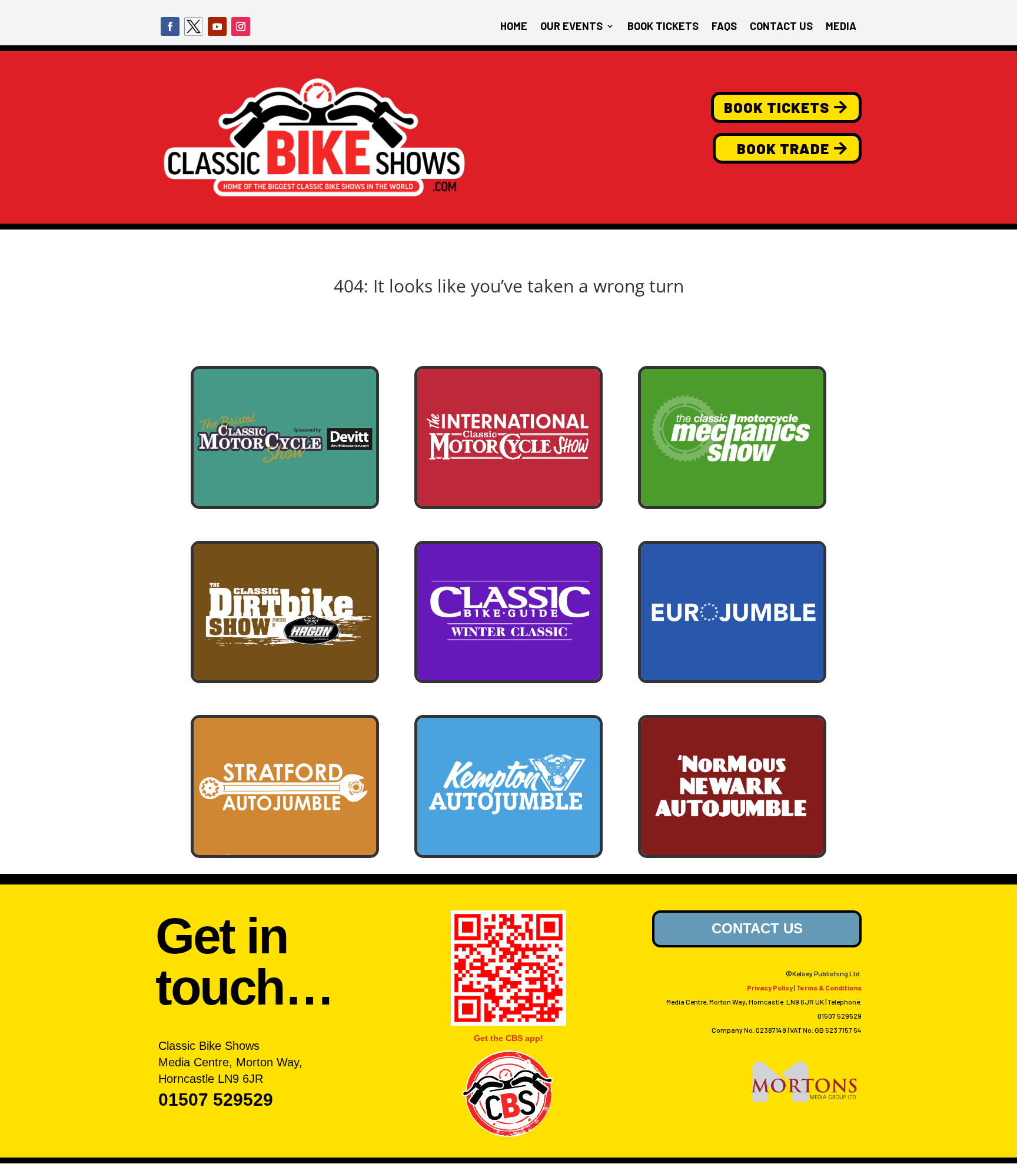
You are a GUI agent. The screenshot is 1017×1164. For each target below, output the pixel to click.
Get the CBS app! (508, 1038)
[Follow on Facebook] (170, 26)
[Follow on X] (193, 26)
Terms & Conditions (829, 987)
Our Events (571, 27)
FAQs (724, 27)
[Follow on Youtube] (217, 26)
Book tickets (663, 27)
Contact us (781, 27)
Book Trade (783, 148)
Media (841, 27)
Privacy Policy (770, 987)
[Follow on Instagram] (240, 26)
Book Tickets (776, 107)
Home (513, 27)
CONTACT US (757, 928)
